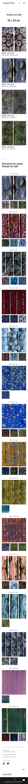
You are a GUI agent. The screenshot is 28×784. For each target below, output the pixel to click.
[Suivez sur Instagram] (4, 763)
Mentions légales (7, 774)
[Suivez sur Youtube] (8, 763)
